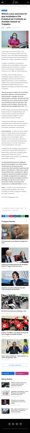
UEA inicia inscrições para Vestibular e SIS (13, 311)
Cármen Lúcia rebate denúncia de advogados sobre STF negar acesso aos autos (14, 265)
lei (25, 208)
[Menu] (2, 2)
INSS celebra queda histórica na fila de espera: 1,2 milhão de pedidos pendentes (19, 410)
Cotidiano (4, 10)
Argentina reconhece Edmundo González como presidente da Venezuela (13, 288)
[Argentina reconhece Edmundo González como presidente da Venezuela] (15, 278)
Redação (9, 27)
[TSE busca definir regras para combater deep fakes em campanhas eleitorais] (5, 384)
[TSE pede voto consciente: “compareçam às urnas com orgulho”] (5, 402)
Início (2, 6)
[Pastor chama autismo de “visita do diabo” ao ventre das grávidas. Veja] (15, 346)
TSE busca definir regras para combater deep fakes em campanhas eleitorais (18, 384)
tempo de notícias (6, 210)
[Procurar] (28, 2)
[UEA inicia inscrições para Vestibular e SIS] (15, 301)
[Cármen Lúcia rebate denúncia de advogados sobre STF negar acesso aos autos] (15, 255)
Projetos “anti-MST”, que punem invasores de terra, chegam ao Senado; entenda (14, 333)
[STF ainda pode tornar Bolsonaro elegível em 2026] (15, 231)
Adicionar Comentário (15, 365)
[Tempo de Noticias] (15, 2)
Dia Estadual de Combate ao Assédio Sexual (12, 208)
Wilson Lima (15, 210)
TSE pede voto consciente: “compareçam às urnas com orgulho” (18, 402)
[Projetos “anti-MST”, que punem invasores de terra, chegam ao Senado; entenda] (15, 323)
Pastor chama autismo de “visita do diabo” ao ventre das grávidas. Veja (14, 356)
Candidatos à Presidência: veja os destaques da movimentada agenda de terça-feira (19, 393)
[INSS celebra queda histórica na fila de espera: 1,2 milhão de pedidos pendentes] (5, 411)
